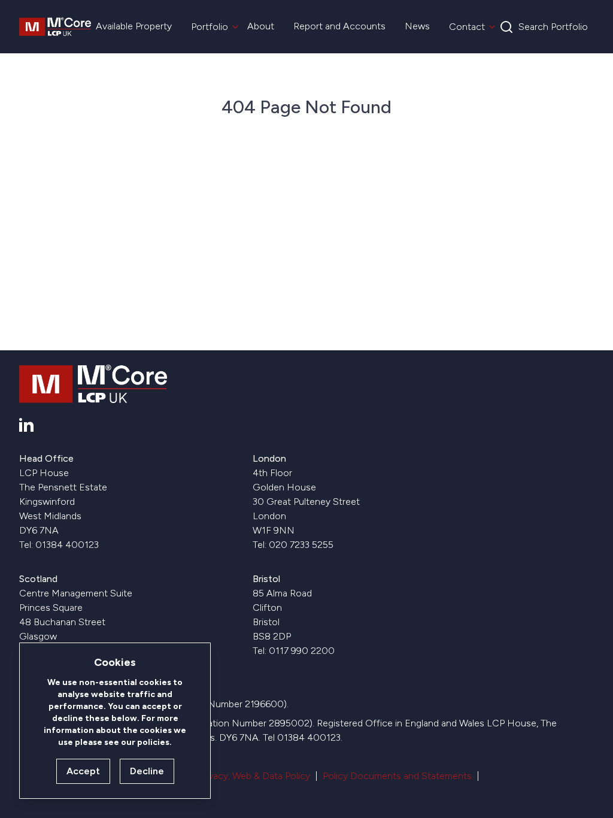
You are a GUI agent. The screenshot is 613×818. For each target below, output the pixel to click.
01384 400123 (67, 544)
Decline (147, 771)
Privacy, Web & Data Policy (254, 775)
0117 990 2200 (302, 650)
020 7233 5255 (301, 544)
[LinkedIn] (26, 424)
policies (153, 742)
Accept (83, 771)
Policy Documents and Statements (397, 775)
